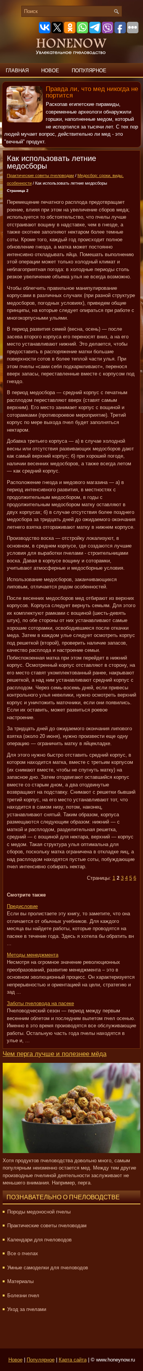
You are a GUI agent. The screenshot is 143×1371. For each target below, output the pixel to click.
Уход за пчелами (26, 1309)
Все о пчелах (22, 1253)
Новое (50, 70)
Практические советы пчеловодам (40, 175)
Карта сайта (73, 1360)
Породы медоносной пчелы (39, 1212)
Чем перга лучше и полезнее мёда (54, 1053)
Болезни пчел (23, 1295)
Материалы (20, 1281)
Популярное (89, 70)
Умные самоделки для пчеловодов (47, 1267)
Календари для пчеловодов (39, 1240)
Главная (17, 70)
